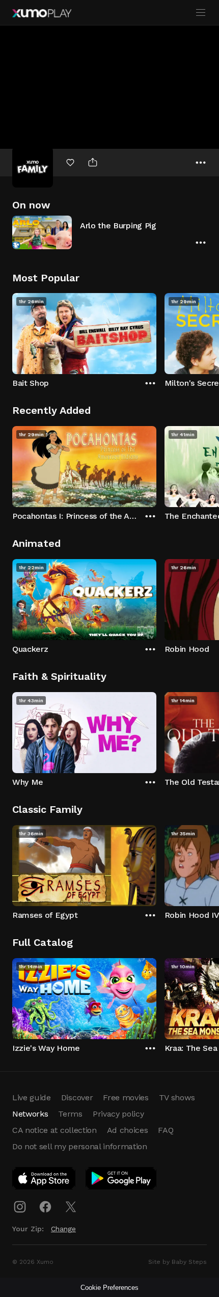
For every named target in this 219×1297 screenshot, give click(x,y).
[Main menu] (201, 13)
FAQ (165, 1130)
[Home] (41, 13)
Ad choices (127, 1130)
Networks (30, 1114)
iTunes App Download (44, 1180)
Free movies (125, 1097)
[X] (70, 1206)
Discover (77, 1097)
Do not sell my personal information (79, 1146)
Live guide (31, 1097)
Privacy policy (118, 1114)
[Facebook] (45, 1206)
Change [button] (63, 1229)
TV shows (177, 1097)
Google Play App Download (121, 1180)
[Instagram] (20, 1206)
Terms (70, 1114)
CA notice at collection (54, 1130)
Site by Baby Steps (177, 1261)
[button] (109, 232)
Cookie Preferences (109, 1287)
